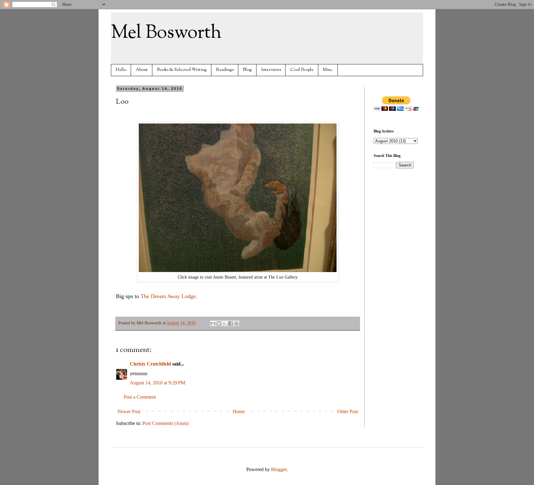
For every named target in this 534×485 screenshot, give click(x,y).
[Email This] (213, 323)
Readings (225, 70)
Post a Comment (140, 397)
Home (239, 411)
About (142, 70)
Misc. (328, 70)
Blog (247, 70)
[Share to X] (225, 323)
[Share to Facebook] (230, 323)
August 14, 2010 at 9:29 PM (157, 382)
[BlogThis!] (219, 323)
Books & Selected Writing (182, 70)
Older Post (347, 411)
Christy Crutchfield (150, 363)
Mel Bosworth (166, 33)
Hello (121, 70)
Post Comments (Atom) (165, 423)
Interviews (271, 70)
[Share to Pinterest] (236, 323)
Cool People (302, 70)
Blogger (278, 469)
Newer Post (128, 411)
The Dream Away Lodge (168, 296)
